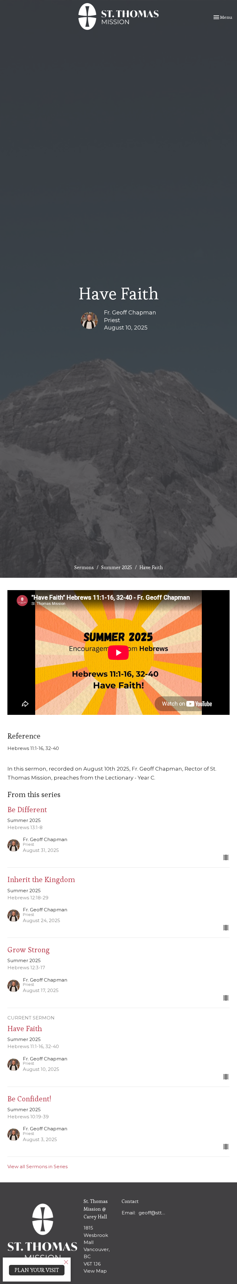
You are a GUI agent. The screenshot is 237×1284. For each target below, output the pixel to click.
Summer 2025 (116, 567)
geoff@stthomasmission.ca (152, 1213)
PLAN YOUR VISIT (37, 1270)
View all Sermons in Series (37, 1166)
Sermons (84, 567)
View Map (95, 1271)
